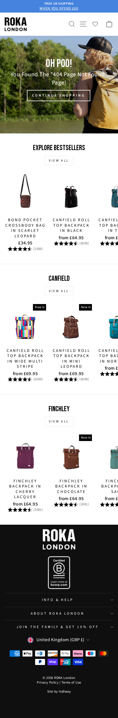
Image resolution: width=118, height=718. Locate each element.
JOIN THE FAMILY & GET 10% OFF (57, 626)
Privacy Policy (47, 682)
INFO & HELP (58, 599)
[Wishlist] (95, 24)
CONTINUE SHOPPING (58, 95)
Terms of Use (71, 682)
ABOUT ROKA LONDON (58, 613)
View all (59, 160)
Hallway (65, 691)
